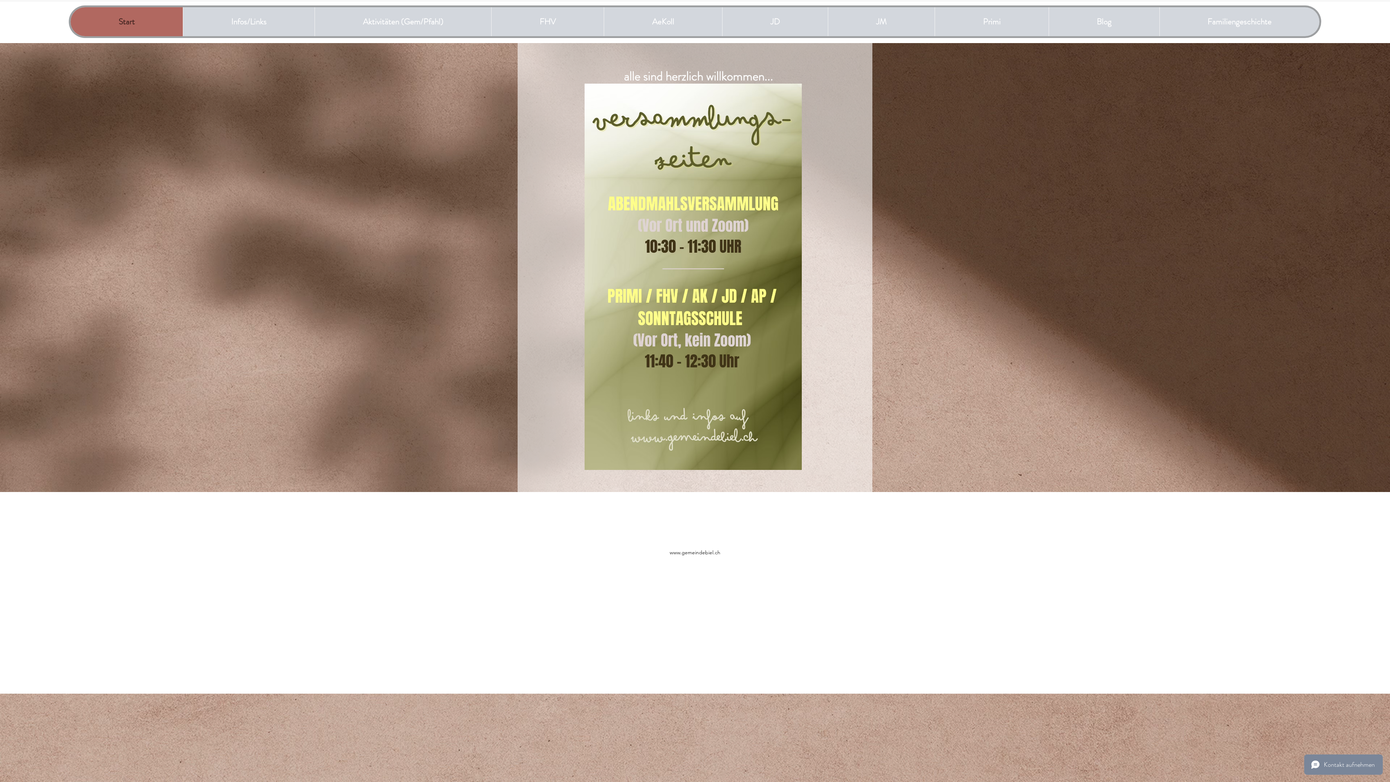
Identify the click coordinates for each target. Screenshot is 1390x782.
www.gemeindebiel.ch (695, 552)
